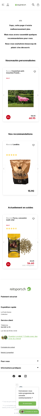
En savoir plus (27, 403)
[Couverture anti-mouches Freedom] (20, 98)
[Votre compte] (7, 5)
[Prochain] (37, 95)
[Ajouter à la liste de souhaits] (35, 71)
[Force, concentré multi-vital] (20, 245)
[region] (20, 93)
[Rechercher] (33, 5)
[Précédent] (4, 95)
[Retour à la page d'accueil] (20, 5)
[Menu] (3, 5)
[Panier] (37, 5)
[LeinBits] (17, 147)
